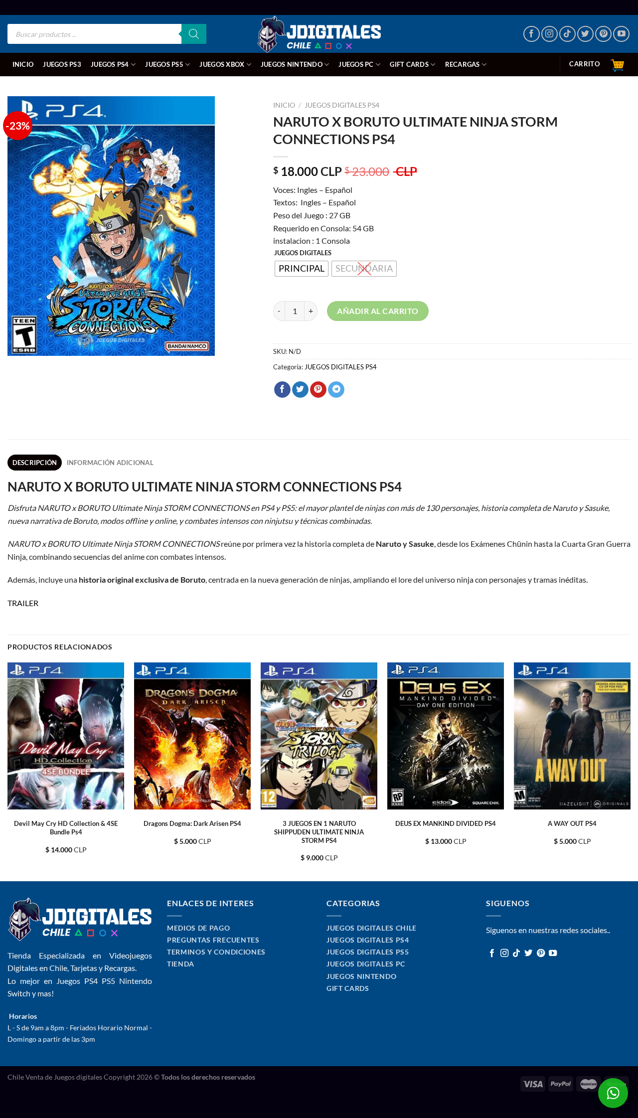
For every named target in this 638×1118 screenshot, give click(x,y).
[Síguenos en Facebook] (531, 34)
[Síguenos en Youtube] (621, 34)
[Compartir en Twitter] (300, 389)
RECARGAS (462, 64)
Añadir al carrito (377, 311)
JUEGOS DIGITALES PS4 (342, 105)
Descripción (34, 463)
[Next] (630, 771)
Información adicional (110, 463)
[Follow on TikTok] (567, 34)
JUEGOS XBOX (221, 64)
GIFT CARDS (409, 64)
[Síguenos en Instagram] (549, 34)
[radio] (301, 268)
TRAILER (22, 603)
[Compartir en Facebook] (282, 389)
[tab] (34, 463)
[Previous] (7, 771)
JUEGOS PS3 (62, 64)
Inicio (23, 64)
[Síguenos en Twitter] (585, 34)
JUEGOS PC (355, 64)
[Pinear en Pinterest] (318, 389)
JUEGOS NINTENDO (291, 64)
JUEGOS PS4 (110, 64)
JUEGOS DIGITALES (302, 253)
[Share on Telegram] (336, 389)
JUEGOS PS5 (164, 64)
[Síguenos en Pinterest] (603, 34)
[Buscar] (193, 34)
